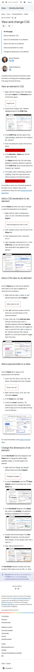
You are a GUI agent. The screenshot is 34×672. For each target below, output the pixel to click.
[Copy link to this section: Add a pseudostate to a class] (3, 367)
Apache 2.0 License (6, 602)
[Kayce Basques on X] (10, 61)
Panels (26, 14)
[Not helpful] (15, 17)
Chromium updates (7, 630)
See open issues (5, 622)
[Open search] (21, 2)
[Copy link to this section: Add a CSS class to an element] (3, 281)
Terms (3, 663)
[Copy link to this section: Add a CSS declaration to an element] (11, 201)
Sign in (30, 2)
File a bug (4, 619)
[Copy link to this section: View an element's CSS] (25, 87)
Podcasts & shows (6, 639)
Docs (3, 8)
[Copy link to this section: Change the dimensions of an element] (11, 450)
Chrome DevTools (16, 8)
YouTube (3, 650)
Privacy (9, 663)
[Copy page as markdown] (9, 26)
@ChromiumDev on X (7, 647)
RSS (2, 656)
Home (3, 14)
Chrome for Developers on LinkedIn (11, 653)
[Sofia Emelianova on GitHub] (10, 70)
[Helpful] (12, 17)
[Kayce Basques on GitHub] (13, 61)
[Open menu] (3, 2)
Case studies (5, 633)
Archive (3, 636)
